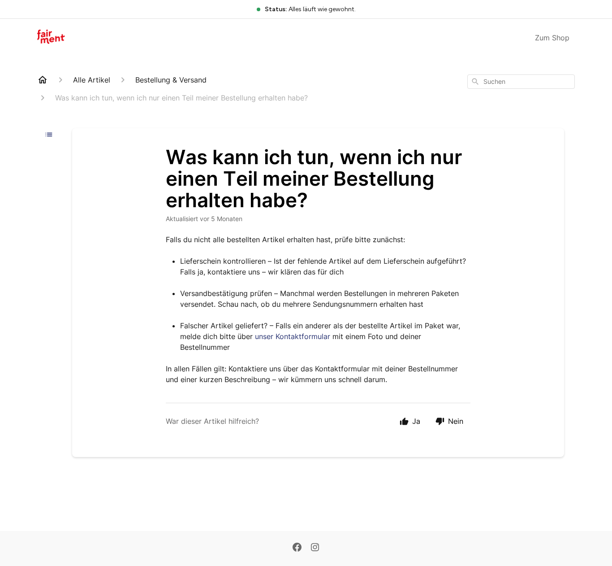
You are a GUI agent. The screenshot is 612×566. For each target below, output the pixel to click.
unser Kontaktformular (292, 336)
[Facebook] (297, 548)
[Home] (42, 79)
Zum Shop (552, 37)
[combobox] (521, 81)
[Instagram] (315, 548)
